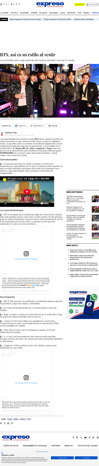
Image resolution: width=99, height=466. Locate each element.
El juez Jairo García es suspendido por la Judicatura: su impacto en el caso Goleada (83, 251)
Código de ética (10, 446)
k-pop (10, 419)
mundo (87, 13)
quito (62, 13)
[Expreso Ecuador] (16, 440)
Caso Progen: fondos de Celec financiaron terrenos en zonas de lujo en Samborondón (84, 264)
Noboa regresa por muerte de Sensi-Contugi (25, 19)
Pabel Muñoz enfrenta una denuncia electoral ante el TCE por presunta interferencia (82, 257)
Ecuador (43, 13)
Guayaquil (53, 13)
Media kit (69, 446)
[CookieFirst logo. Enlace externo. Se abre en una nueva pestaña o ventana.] (2, 453)
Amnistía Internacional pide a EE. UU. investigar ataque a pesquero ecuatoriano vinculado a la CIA (76, 199)
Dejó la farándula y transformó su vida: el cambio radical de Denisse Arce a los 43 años (84, 270)
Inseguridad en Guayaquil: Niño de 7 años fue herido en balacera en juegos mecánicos (76, 218)
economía (24, 13)
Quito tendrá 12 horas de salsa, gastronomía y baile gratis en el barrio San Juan (84, 275)
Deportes (71, 13)
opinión (34, 13)
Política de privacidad (42, 451)
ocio (80, 13)
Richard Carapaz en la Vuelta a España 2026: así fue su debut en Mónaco (75, 209)
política (14, 13)
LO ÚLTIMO (4, 13)
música (22, 419)
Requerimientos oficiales (35, 446)
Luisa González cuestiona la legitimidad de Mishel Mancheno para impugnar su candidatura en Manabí (76, 227)
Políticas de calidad (88, 446)
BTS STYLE (24, 290)
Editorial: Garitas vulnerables (84, 19)
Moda (16, 419)
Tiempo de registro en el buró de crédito (57, 19)
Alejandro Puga (11, 132)
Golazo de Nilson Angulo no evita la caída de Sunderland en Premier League (76, 236)
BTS (28, 419)
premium (95, 13)
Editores (56, 446)
